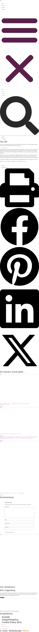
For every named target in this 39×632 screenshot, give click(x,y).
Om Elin (3, 7)
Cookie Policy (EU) (12, 622)
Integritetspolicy (10, 619)
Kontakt (3, 9)
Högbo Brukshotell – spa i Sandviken (12, 493)
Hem (2, 3)
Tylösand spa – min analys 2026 (10, 433)
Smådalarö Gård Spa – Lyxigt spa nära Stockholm (16, 438)
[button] (19, 49)
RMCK (25, 631)
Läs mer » (2, 406)
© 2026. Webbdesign (11, 631)
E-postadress (7, 523)
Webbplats (7, 527)
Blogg (3, 5)
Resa (6, 147)
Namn (6, 519)
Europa (3, 147)
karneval (4, 150)
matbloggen (35, 159)
